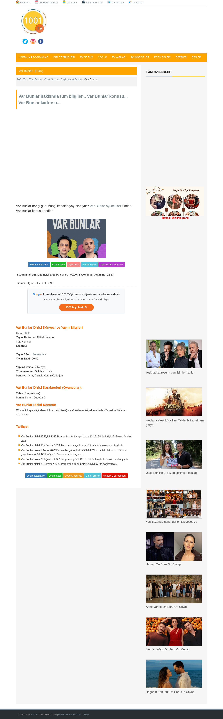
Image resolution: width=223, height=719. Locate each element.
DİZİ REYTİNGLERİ (64, 57)
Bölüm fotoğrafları (39, 264)
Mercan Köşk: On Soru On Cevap (168, 649)
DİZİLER (196, 57)
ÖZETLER (181, 57)
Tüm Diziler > (37, 79)
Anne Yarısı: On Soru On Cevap (167, 606)
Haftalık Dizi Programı (114, 475)
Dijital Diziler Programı (111, 264)
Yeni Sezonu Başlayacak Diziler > (65, 79)
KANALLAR (71, 3)
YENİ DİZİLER (117, 3)
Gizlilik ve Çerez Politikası (70, 714)
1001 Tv (35, 714)
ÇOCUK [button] (102, 57)
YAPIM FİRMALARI (94, 3)
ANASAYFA (25, 3)
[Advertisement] (128, 28)
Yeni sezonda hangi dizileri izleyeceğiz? (171, 521)
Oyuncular (73, 264)
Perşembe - (39, 354)
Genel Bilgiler (89, 264)
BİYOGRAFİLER (140, 57)
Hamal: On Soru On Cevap (163, 564)
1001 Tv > (23, 79)
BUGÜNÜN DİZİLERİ (48, 3)
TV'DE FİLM (86, 57)
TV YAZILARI (119, 57)
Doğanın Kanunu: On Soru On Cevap (170, 692)
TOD (27, 333)
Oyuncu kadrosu (73, 475)
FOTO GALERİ (162, 57)
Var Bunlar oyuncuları (106, 206)
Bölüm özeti (58, 264)
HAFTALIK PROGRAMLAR (33, 57)
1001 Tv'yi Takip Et (76, 307)
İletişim (86, 714)
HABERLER (138, 3)
